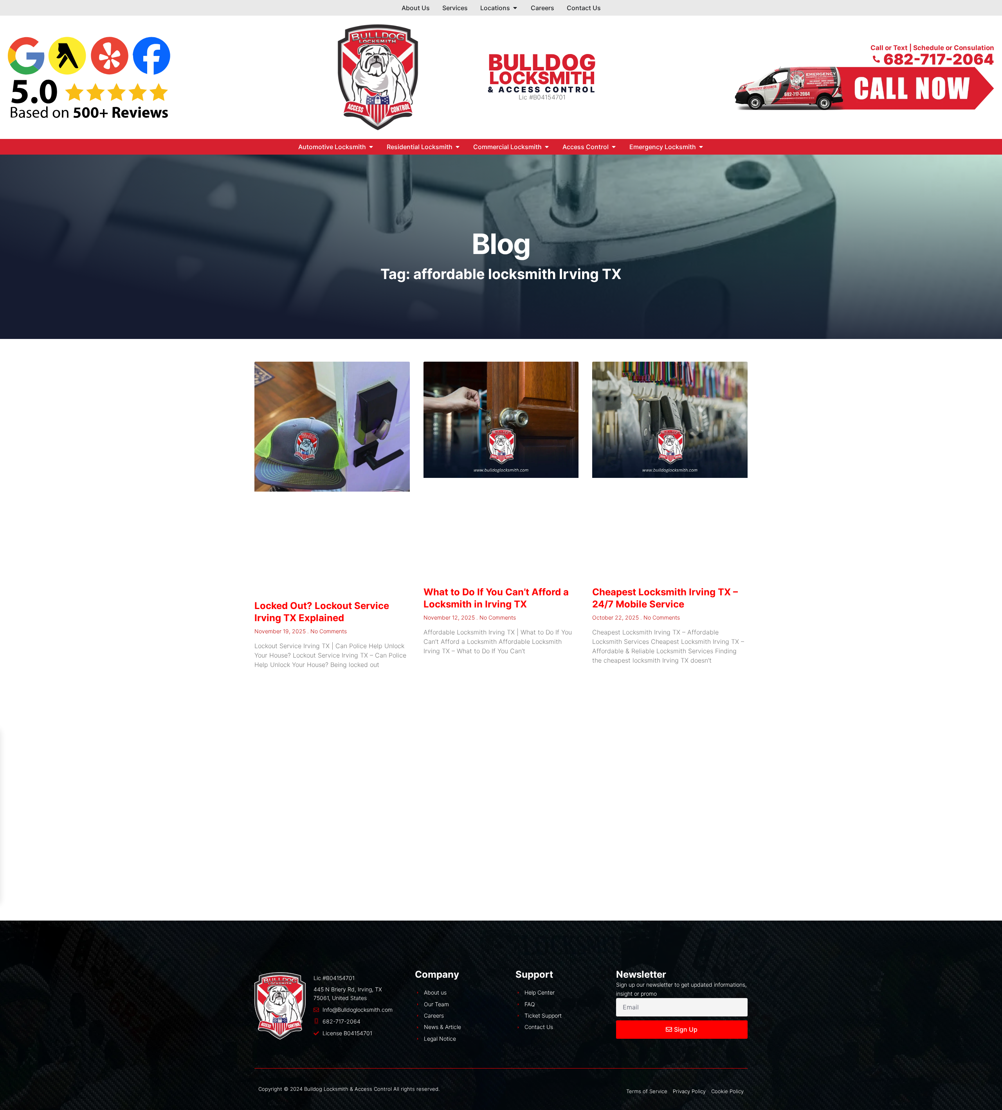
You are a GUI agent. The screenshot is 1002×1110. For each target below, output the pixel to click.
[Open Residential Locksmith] (457, 146)
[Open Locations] (515, 8)
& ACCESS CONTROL (542, 89)
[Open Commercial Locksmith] (547, 146)
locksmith (542, 77)
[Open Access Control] (614, 146)
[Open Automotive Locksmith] (371, 146)
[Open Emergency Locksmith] (701, 146)
